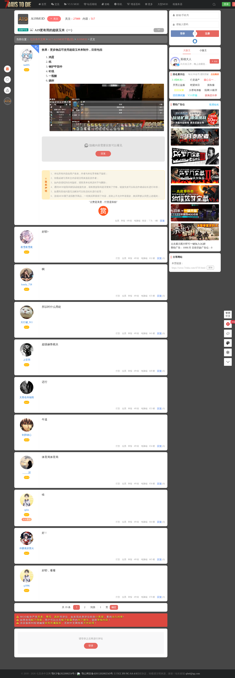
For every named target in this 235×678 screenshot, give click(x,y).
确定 (113, 607)
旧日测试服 (179, 95)
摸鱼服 (211, 85)
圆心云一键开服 (211, 80)
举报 (123, 221)
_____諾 (26, 472)
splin (26, 510)
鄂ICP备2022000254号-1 (64, 673)
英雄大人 (185, 59)
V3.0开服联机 (195, 95)
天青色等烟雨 (26, 397)
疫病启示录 (211, 95)
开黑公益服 (179, 85)
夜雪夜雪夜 (27, 247)
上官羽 (26, 360)
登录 (226, 4)
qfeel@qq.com (193, 673)
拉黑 (117, 221)
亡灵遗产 (195, 80)
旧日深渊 (179, 90)
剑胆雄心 (26, 435)
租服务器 (177, 4)
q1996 (27, 585)
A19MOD (38, 18)
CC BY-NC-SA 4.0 (127, 673)
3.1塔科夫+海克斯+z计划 (179, 80)
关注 (55, 19)
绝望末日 (195, 85)
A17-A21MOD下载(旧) (61, 39)
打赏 (118, 258)
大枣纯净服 (195, 90)
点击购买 (215, 74)
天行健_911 (27, 322)
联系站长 (214, 104)
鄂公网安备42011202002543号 (97, 673)
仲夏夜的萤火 (26, 548)
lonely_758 (26, 284)
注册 (207, 33)
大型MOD (163, 4)
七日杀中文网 (17, 4)
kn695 (27, 65)
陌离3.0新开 (211, 90)
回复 (103, 153)
